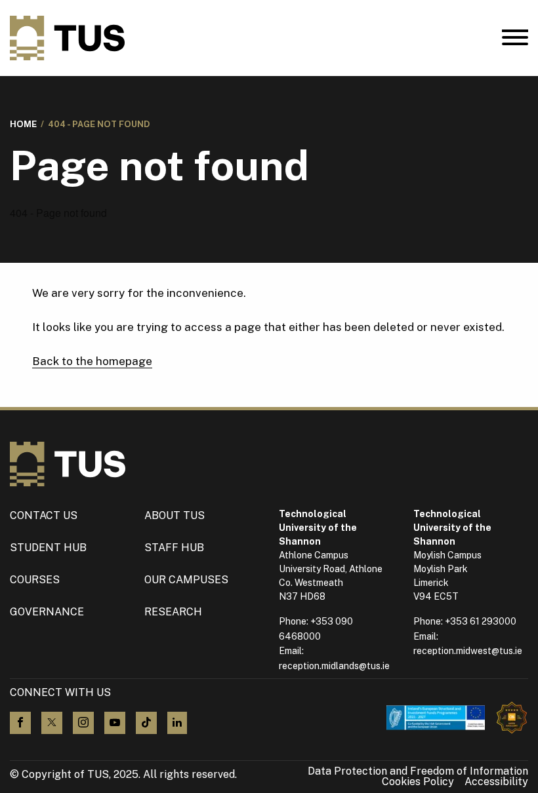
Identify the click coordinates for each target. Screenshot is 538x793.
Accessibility (496, 782)
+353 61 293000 (480, 621)
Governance (47, 612)
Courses (35, 579)
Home (23, 124)
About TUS (174, 515)
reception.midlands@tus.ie (334, 666)
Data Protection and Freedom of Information (418, 771)
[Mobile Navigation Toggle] (515, 40)
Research (173, 612)
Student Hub (48, 547)
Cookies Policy (418, 782)
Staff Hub (174, 547)
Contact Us (43, 515)
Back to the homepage (92, 361)
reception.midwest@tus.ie (467, 651)
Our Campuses (186, 579)
